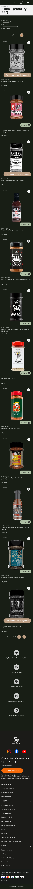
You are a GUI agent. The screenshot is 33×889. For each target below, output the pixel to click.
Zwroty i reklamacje (8, 837)
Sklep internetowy (16, 886)
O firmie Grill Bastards (8, 858)
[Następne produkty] (19, 637)
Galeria (3, 854)
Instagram (4, 866)
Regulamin (23, 775)
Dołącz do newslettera (12, 770)
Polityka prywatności (8, 825)
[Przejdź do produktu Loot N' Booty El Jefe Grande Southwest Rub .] (16, 257)
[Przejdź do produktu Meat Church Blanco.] (16, 356)
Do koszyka (24, 125)
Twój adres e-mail (6, 765)
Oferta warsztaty (7, 805)
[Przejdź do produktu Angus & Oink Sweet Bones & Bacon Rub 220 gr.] (16, 108)
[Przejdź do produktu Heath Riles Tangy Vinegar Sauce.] (16, 207)
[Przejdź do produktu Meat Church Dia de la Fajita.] (16, 406)
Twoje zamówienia (7, 789)
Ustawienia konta (7, 793)
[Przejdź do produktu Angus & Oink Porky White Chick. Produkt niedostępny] (16, 59)
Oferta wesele (6, 813)
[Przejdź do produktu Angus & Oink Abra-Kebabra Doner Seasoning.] (16, 455)
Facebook (4, 862)
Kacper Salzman (6, 850)
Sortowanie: (4, 25)
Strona (11, 35)
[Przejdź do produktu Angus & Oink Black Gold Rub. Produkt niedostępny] (16, 604)
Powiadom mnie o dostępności (17, 75)
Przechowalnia (6, 797)
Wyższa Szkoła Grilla (8, 809)
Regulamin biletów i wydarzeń (11, 841)
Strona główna (5, 6)
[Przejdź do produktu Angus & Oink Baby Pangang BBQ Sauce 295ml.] (16, 505)
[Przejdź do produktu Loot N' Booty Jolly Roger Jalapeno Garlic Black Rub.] (16, 307)
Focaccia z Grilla (6, 817)
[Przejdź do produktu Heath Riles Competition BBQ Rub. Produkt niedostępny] (16, 158)
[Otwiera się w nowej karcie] (9, 751)
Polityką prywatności (25, 778)
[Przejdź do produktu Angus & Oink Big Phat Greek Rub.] (16, 555)
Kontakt (4, 829)
